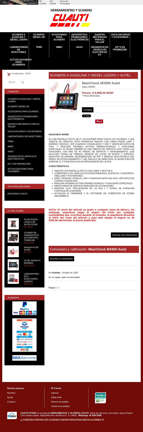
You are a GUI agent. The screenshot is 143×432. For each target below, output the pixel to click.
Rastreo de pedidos (60, 402)
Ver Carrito (53, 2)
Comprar (87, 110)
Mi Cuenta (42, 2)
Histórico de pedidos (60, 406)
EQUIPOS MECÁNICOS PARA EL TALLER (100, 38)
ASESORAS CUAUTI (17, 193)
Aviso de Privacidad (65, 2)
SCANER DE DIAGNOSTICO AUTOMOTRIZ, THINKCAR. (31, 236)
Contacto (33, 1)
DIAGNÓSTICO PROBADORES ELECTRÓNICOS (79, 37)
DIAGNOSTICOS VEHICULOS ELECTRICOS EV (99, 51)
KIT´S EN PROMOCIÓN (120, 48)
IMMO (59, 47)
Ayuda (22, 1)
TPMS (39, 47)
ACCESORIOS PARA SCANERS (59, 37)
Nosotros (11, 393)
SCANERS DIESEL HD (39, 35)
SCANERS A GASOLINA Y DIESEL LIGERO (18, 37)
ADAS (79, 47)
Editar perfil (56, 397)
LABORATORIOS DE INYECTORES (18, 49)
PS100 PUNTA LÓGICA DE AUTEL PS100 (31, 222)
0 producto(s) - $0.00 (21, 73)
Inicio (11, 1)
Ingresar (55, 393)
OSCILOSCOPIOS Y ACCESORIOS (120, 35)
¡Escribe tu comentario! (61, 259)
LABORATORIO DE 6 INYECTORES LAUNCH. (31, 278)
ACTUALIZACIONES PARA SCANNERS (18, 62)
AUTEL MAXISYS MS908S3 (32, 261)
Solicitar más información (124, 235)
